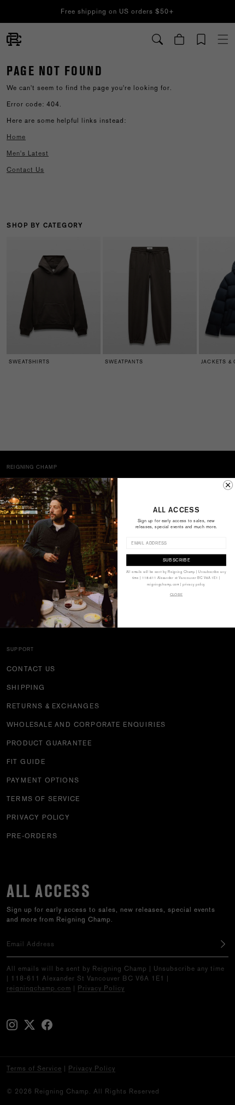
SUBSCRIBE (176, 560)
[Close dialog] (228, 484)
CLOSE (176, 594)
